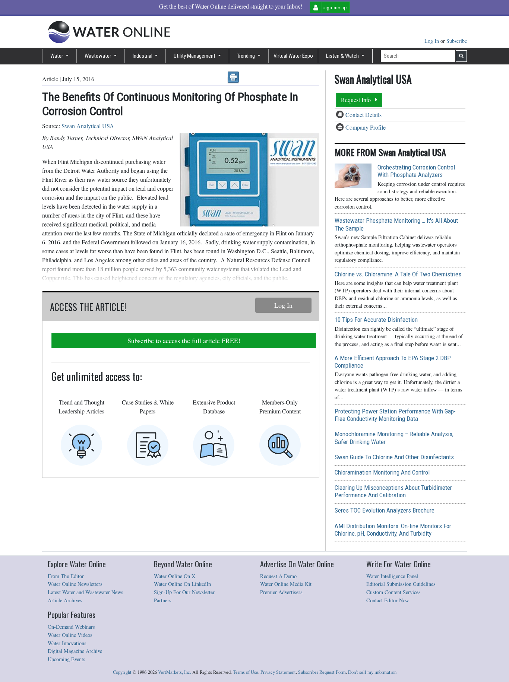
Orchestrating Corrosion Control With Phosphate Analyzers (416, 171)
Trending (246, 56)
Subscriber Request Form (322, 672)
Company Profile (365, 127)
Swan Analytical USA (87, 126)
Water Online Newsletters (75, 583)
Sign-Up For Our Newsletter (184, 592)
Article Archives (65, 600)
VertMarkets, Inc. (174, 672)
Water (57, 56)
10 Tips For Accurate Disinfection (376, 319)
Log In (432, 40)
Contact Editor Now (387, 600)
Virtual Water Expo (293, 56)
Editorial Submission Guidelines (401, 583)
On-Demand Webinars (71, 626)
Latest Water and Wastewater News (85, 592)
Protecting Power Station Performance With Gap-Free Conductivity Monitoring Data (395, 414)
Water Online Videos (70, 634)
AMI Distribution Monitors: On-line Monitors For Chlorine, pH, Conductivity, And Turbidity (393, 529)
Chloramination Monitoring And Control (382, 472)
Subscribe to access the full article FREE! (183, 340)
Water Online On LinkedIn (182, 583)
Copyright (122, 672)
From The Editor (66, 576)
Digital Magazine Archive (75, 650)
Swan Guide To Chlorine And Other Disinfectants (394, 457)
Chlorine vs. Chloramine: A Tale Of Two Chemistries (398, 274)
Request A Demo (278, 576)
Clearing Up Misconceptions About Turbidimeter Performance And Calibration (393, 491)
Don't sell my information (372, 672)
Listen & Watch (343, 56)
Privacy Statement (278, 672)
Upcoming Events (66, 659)
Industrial (143, 56)
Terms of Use (245, 672)
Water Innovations (67, 643)
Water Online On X (174, 576)
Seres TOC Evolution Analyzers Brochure (384, 510)
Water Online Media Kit (286, 583)
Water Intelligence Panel (392, 576)
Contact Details (363, 114)
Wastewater (98, 56)
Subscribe (456, 40)
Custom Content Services (393, 592)
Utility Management (195, 56)
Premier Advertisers (281, 592)
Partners (162, 600)
